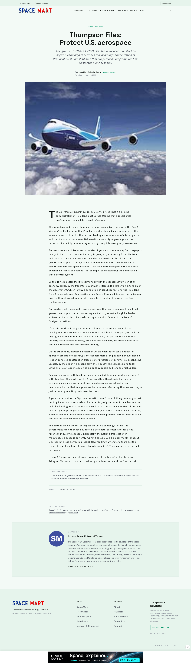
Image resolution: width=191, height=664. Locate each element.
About (143, 10)
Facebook (64, 489)
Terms (168, 645)
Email (72, 489)
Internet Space (107, 10)
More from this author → (81, 567)
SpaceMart (79, 10)
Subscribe (166, 3)
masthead (73, 513)
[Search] (170, 10)
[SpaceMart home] (35, 10)
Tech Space (92, 10)
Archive (134, 10)
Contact (118, 626)
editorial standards (57, 513)
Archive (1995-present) (88, 626)
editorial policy (114, 561)
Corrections (119, 621)
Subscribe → (160, 627)
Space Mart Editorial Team (89, 72)
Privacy (158, 645)
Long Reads (122, 10)
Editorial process (109, 72)
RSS (164, 633)
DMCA (176, 645)
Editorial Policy (121, 616)
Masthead (118, 611)
